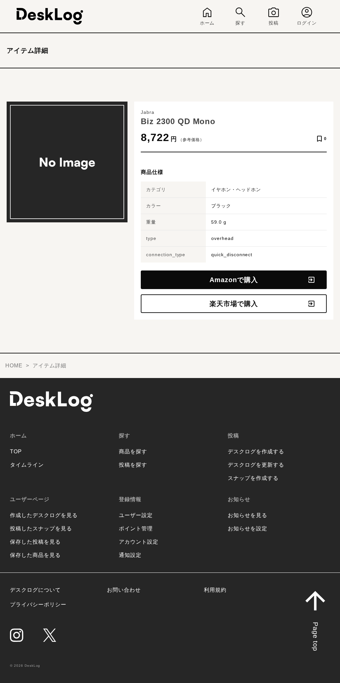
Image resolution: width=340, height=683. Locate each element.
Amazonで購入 (234, 279)
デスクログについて (35, 590)
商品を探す (133, 451)
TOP (16, 451)
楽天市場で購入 (234, 303)
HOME (14, 365)
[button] (315, 628)
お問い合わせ (124, 590)
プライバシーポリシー (38, 604)
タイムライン (27, 465)
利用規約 (215, 590)
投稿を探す (133, 465)
